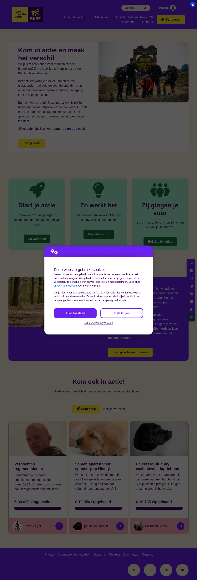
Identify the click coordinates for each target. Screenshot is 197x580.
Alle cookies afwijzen (98, 322)
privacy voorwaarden (65, 285)
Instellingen (122, 313)
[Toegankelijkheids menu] (192, 4)
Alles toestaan (75, 313)
